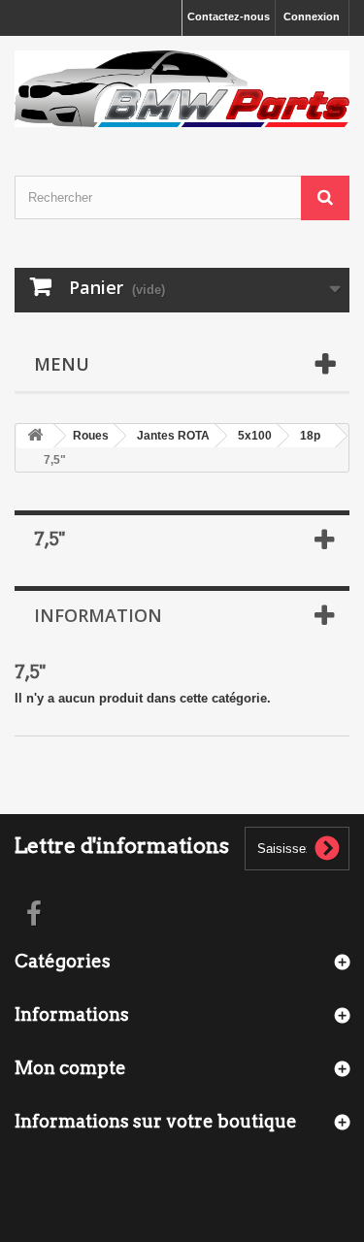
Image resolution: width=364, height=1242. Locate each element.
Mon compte (70, 1068)
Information (98, 615)
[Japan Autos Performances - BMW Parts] (182, 88)
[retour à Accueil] (35, 436)
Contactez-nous (228, 16)
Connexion (311, 16)
